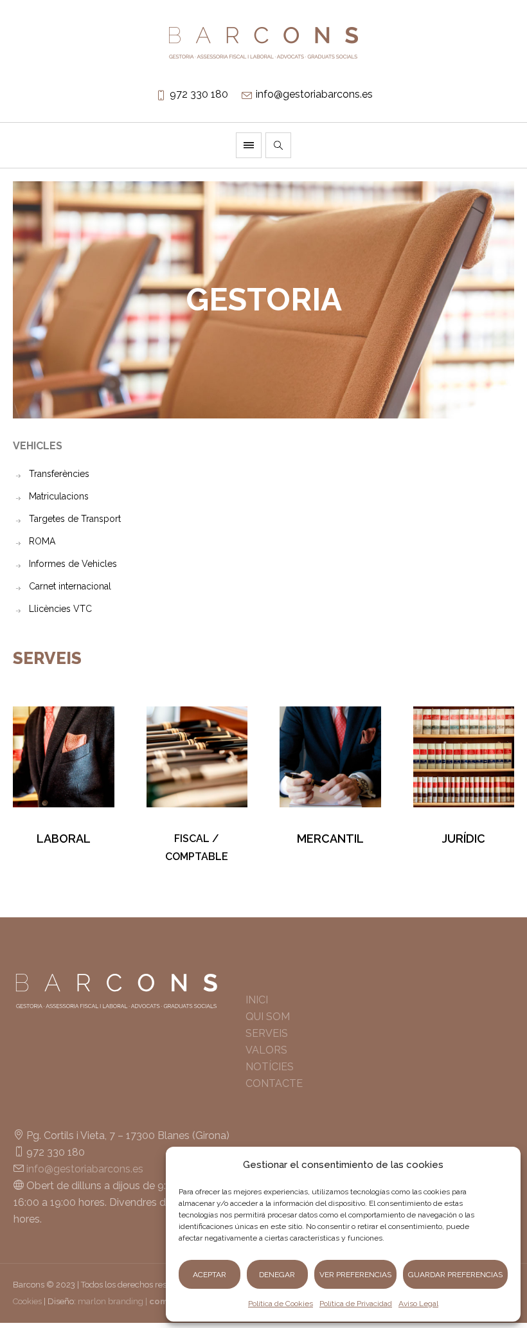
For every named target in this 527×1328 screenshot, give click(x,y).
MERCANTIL (330, 838)
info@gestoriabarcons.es (314, 94)
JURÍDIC (463, 838)
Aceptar (209, 1274)
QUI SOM (268, 1016)
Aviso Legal (418, 1303)
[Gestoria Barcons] (263, 43)
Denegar (277, 1274)
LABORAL (64, 838)
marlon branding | (141, 1301)
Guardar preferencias (455, 1274)
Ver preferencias (355, 1274)
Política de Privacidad (355, 1303)
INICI (257, 1000)
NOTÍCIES (270, 1067)
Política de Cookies (280, 1303)
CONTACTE (274, 1083)
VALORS (266, 1050)
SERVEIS (267, 1033)
